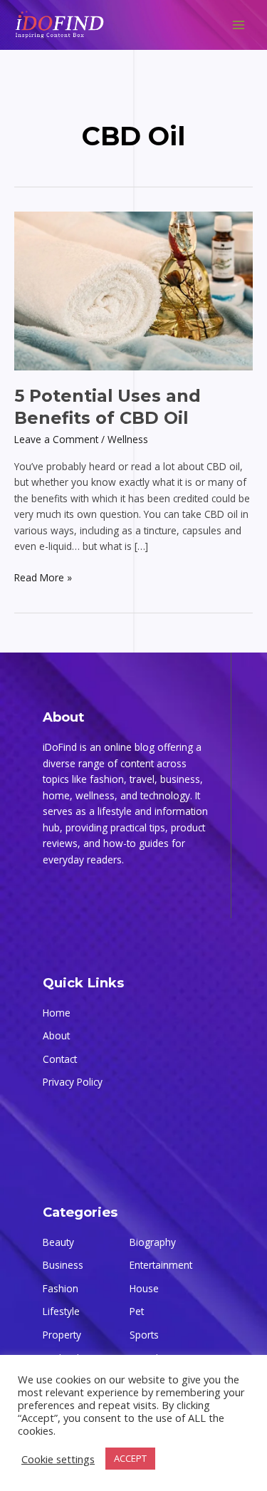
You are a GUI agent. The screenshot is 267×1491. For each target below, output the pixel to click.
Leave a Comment (56, 439)
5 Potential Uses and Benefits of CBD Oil (107, 406)
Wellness (128, 439)
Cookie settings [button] (58, 1459)
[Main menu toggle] (238, 25)
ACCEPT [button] (130, 1458)
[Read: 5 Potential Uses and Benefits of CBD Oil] (133, 289)
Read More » (43, 577)
